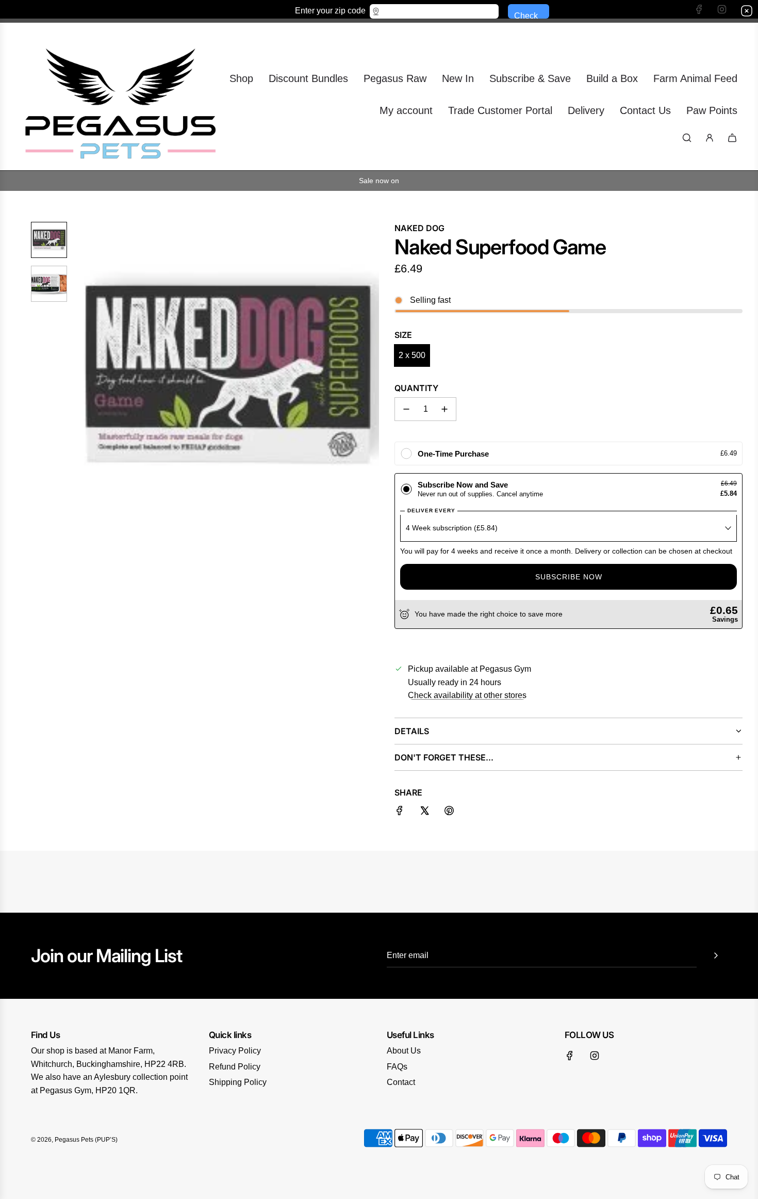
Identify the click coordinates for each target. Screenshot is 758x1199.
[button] (88, 374)
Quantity (416, 388)
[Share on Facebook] (399, 812)
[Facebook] (569, 1055)
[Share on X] (424, 812)
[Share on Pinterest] (449, 812)
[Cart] (732, 137)
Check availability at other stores (467, 695)
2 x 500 (412, 355)
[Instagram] (594, 1055)
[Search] (686, 137)
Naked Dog (419, 228)
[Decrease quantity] (406, 409)
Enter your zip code (330, 10)
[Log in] (709, 137)
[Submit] (715, 955)
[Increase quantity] (444, 409)
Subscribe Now (568, 577)
